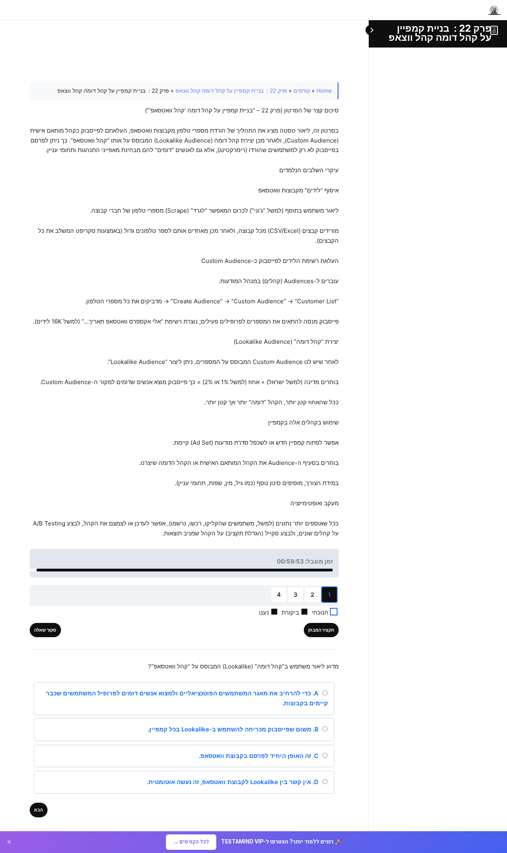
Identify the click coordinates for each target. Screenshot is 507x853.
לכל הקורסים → (191, 841)
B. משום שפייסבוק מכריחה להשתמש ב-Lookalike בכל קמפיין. (234, 729)
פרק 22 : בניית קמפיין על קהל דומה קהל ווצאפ (440, 33)
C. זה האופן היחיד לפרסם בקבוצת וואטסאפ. (259, 756)
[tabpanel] (184, 310)
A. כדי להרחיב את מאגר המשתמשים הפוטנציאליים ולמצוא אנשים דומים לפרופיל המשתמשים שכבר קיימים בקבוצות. (187, 698)
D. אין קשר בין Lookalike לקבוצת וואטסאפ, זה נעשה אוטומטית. (233, 782)
